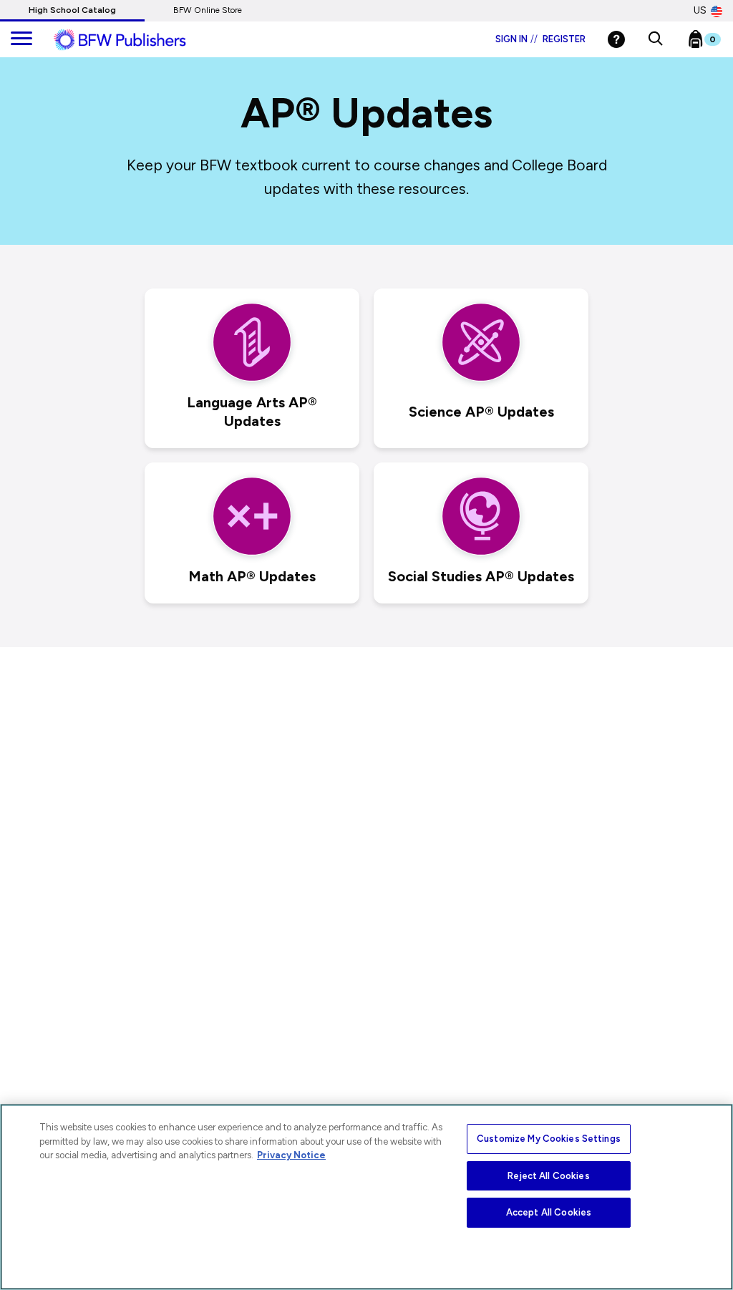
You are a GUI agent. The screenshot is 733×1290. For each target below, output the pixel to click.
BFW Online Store (207, 10)
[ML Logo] (136, 40)
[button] (655, 39)
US (700, 10)
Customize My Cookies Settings (549, 1138)
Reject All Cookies (548, 1175)
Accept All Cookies (548, 1212)
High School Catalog (72, 10)
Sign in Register (540, 39)
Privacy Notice (291, 1155)
